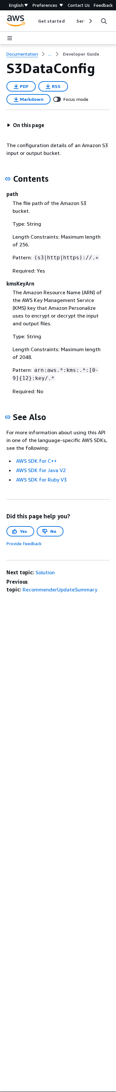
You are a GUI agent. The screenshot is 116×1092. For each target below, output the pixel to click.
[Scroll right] (90, 21)
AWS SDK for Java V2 (41, 470)
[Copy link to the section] (8, 179)
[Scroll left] (33, 21)
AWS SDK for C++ (36, 461)
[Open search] (104, 21)
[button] (25, 125)
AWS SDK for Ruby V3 (41, 479)
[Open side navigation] (9, 38)
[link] (81, 54)
